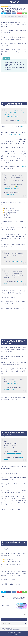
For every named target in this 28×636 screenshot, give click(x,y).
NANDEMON (14, 2)
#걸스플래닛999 (18, 110)
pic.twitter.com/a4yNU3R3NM (11, 188)
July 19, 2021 (20, 120)
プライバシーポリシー (11, 632)
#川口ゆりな (19, 186)
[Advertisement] (14, 88)
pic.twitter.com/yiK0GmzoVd (11, 383)
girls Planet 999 (4, 6)
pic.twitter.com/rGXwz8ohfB (11, 116)
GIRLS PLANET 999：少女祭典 (13, 134)
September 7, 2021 (9, 389)
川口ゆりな (23, 166)
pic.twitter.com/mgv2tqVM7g (14, 453)
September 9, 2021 (18, 261)
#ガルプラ (15, 112)
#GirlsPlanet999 (8, 112)
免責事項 (19, 632)
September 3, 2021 (9, 194)
